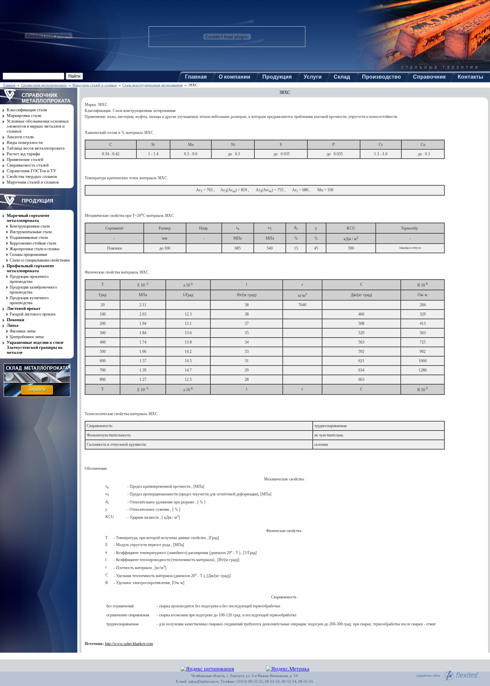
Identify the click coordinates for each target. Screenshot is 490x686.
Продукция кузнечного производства (29, 300)
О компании (234, 77)
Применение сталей (25, 159)
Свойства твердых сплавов (32, 176)
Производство (381, 77)
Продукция (277, 77)
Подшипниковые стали (29, 237)
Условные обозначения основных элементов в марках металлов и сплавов (38, 126)
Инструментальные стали (31, 232)
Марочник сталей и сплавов (94, 85)
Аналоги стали (20, 137)
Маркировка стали (24, 115)
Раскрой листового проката (32, 314)
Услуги (313, 77)
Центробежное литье (27, 337)
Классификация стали (27, 110)
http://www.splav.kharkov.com (129, 643)
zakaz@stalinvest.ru (203, 681)
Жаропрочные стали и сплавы (34, 249)
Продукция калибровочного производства (33, 290)
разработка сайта (428, 675)
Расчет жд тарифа (23, 154)
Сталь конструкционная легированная (152, 85)
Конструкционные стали (30, 226)
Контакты (470, 77)
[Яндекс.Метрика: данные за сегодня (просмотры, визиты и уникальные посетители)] (287, 669)
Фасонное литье (23, 331)
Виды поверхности (25, 142)
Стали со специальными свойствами (40, 260)
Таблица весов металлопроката (36, 148)
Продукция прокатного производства (29, 279)
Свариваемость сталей (28, 165)
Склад (342, 77)
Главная (196, 77)
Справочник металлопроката (44, 85)
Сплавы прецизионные (28, 254)
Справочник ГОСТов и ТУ (31, 171)
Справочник (429, 77)
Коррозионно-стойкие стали (33, 243)
